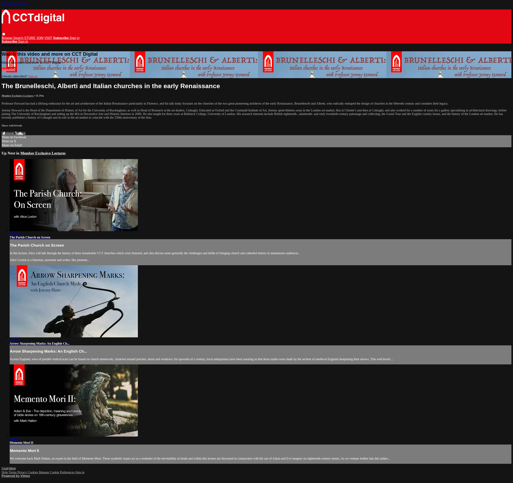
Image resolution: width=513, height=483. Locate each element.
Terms (13, 472)
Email (21, 133)
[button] (3, 34)
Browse (7, 38)
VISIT (48, 38)
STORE (29, 38)
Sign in (75, 38)
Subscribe (8, 69)
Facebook (8, 133)
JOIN (39, 38)
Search (18, 38)
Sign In (23, 41)
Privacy (22, 472)
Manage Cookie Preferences (57, 472)
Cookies (33, 472)
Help (5, 472)
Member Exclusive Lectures (18, 95)
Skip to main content (15, 3)
